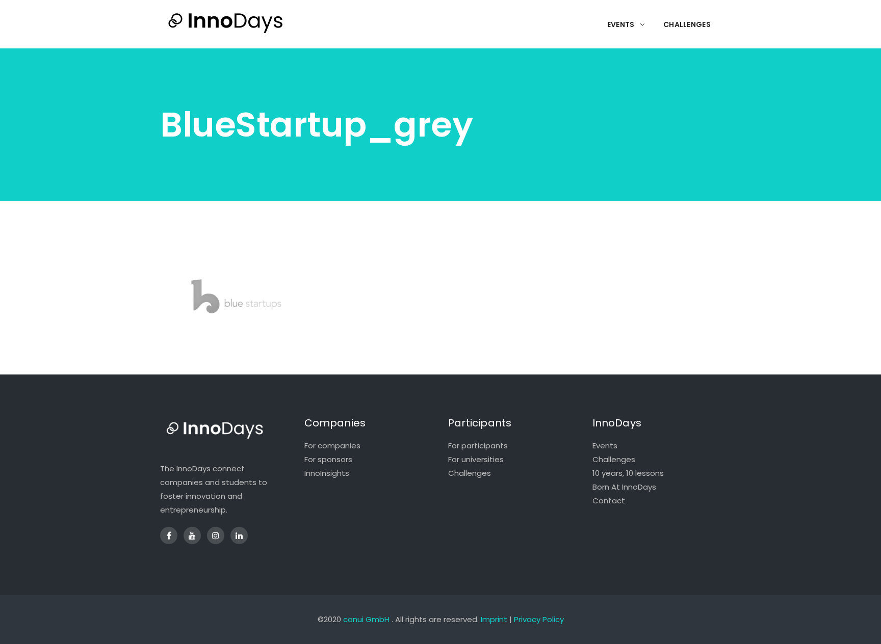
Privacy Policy (539, 619)
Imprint (494, 619)
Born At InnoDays (624, 486)
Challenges (469, 473)
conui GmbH (366, 619)
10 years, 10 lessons (628, 473)
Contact (608, 500)
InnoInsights (326, 473)
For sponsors (328, 459)
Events (604, 445)
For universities (476, 459)
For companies (332, 445)
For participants (478, 445)
